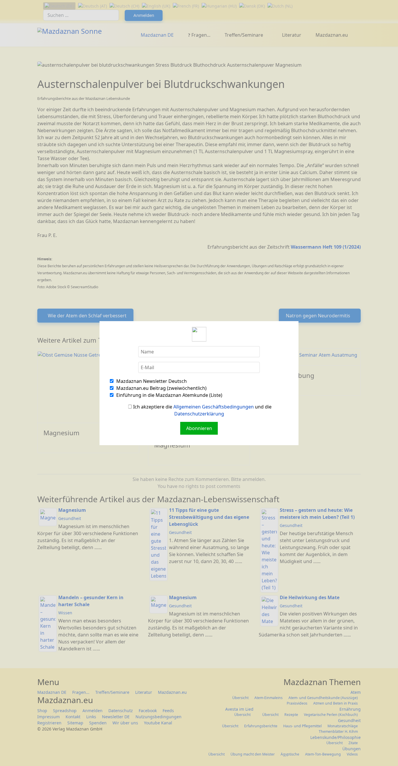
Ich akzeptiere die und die (202, 410)
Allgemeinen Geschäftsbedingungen (213, 407)
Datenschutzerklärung (199, 414)
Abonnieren (199, 428)
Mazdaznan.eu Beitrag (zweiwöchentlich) (161, 388)
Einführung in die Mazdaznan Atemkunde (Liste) (168, 395)
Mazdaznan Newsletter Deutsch (151, 381)
